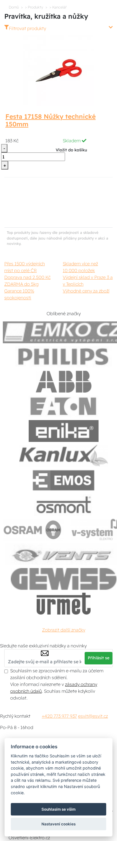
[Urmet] (63, 604)
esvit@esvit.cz (93, 716)
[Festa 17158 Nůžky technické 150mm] (58, 70)
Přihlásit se (98, 657)
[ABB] (63, 382)
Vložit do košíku (71, 149)
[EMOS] (63, 480)
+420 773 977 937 (59, 716)
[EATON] (64, 406)
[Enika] (64, 431)
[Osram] (33, 530)
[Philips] (63, 357)
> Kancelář (57, 7)
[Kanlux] (63, 456)
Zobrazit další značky (63, 630)
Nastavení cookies (58, 824)
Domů (14, 7)
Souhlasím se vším (58, 809)
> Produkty (34, 7)
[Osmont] (63, 505)
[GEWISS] (64, 579)
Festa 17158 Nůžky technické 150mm (50, 120)
